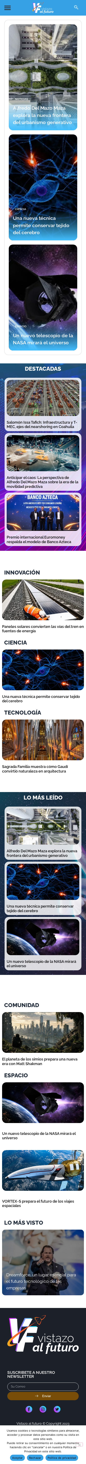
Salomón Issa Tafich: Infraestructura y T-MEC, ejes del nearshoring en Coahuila (42, 424)
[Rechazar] (79, 1444)
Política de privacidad (62, 1457)
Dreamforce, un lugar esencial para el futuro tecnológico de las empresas (41, 1281)
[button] (7, 7)
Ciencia (20, 209)
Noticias (21, 99)
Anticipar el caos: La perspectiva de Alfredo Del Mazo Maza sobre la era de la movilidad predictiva (42, 482)
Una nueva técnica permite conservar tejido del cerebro (41, 225)
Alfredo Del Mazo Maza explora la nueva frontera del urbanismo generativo (42, 115)
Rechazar (35, 1457)
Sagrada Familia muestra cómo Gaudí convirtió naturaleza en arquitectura (35, 768)
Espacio (21, 326)
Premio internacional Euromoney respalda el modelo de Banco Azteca (39, 539)
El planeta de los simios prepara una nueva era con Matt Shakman (39, 1061)
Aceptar (17, 1457)
